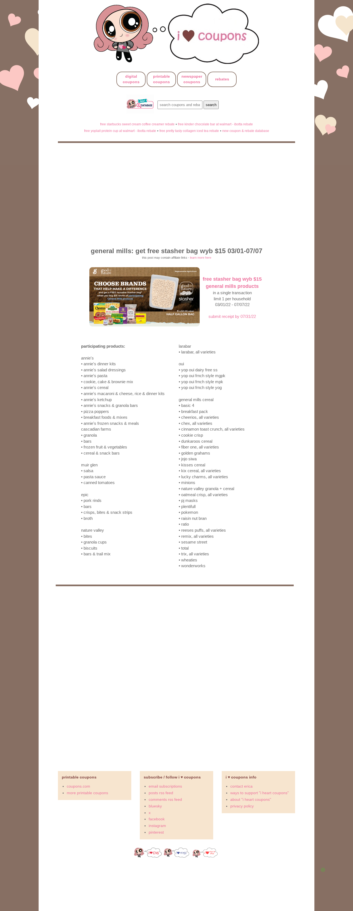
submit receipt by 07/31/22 (232, 316)
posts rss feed (161, 793)
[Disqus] (176, 676)
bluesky (155, 806)
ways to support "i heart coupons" (259, 793)
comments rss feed (165, 799)
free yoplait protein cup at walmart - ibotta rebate (120, 131)
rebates (222, 79)
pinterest (156, 832)
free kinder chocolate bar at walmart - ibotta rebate (215, 124)
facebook (157, 819)
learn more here (200, 257)
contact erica (241, 786)
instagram (157, 825)
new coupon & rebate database (245, 131)
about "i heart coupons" (250, 799)
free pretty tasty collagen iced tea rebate (189, 131)
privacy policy (242, 806)
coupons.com (78, 786)
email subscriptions (165, 786)
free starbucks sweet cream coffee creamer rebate (137, 124)
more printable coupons (87, 793)
